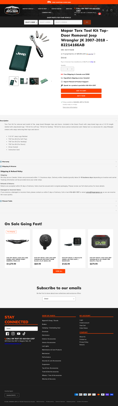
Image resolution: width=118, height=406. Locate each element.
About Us (82, 337)
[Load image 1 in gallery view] (13, 81)
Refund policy (40, 401)
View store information (70, 107)
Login (81, 320)
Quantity (63, 65)
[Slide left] (7, 81)
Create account (84, 323)
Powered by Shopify (29, 401)
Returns (82, 344)
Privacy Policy (84, 342)
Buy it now (81, 96)
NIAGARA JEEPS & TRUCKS (16, 401)
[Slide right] (52, 81)
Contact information (82, 401)
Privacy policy (50, 401)
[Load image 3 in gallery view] (34, 81)
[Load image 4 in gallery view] (44, 81)
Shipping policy (71, 401)
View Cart (83, 325)
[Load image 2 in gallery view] (23, 81)
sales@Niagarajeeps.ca (94, 192)
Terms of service (60, 401)
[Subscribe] (73, 299)
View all (59, 271)
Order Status (84, 328)
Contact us (83, 339)
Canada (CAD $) (11, 395)
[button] (28, 9)
